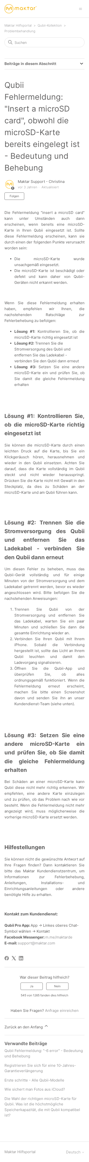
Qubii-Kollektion (50, 25)
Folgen (14, 196)
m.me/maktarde (58, 937)
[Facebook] (6, 958)
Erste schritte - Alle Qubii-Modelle (34, 1080)
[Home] (20, 8)
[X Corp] (14, 958)
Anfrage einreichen (62, 1010)
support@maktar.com (36, 943)
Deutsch (74, 1152)
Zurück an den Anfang (24, 1027)
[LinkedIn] (21, 958)
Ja (31, 986)
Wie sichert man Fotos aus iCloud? (34, 1089)
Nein (57, 986)
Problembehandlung (19, 31)
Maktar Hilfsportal (18, 25)
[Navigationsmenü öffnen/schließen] (80, 8)
